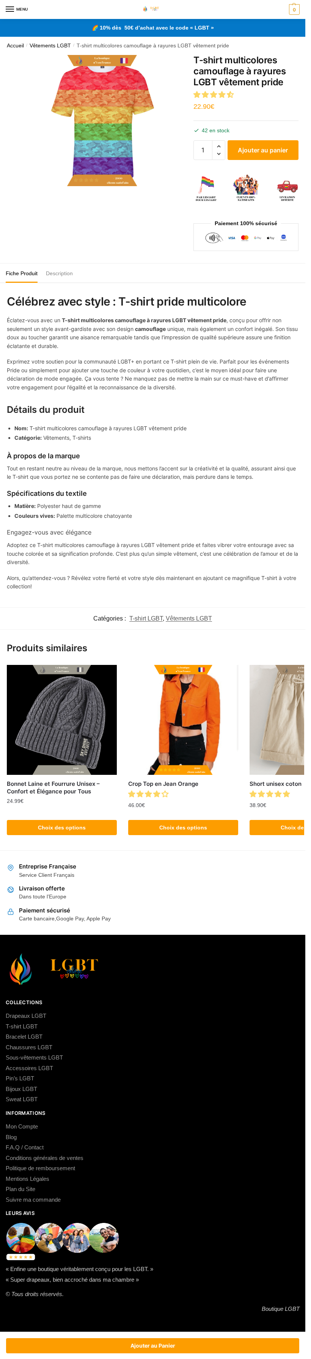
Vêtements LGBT (50, 46)
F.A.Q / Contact (25, 1147)
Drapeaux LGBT (26, 1016)
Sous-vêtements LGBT (34, 1057)
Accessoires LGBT (29, 1068)
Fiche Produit (22, 273)
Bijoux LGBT (21, 1089)
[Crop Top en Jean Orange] (183, 720)
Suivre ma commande (33, 1199)
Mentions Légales (27, 1179)
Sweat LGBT (22, 1099)
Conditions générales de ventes (44, 1158)
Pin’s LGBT (20, 1078)
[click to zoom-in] (102, 120)
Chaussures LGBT (29, 1047)
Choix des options (62, 827)
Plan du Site (20, 1189)
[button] (214, 95)
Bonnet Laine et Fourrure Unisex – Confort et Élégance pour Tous (53, 787)
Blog (11, 1137)
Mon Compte (22, 1126)
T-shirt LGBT (146, 618)
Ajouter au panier (263, 150)
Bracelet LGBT (24, 1036)
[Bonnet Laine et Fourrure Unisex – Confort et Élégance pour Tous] (62, 720)
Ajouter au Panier (152, 1345)
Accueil (15, 46)
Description (59, 273)
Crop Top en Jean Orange (163, 783)
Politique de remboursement (40, 1168)
